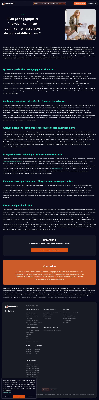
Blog (36, 353)
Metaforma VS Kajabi (31, 374)
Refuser (7, 396)
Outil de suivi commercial (32, 330)
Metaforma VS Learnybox (32, 372)
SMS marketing (67, 320)
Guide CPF (28, 351)
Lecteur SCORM (47, 318)
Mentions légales (38, 394)
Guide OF (28, 349)
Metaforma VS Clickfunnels (32, 370)
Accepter (19, 396)
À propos (37, 349)
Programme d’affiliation (69, 316)
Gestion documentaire (31, 314)
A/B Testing (66, 322)
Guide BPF (28, 353)
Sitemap (37, 351)
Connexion (91, 3)
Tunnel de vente (30, 332)
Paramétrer (30, 396)
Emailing (65, 314)
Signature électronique (31, 324)
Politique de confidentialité (87, 394)
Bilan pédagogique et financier (34, 322)
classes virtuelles (57, 168)
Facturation (28, 334)
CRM (27, 336)
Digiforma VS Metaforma (32, 364)
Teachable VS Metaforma (32, 368)
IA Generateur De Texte (32, 341)
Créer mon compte (80, 3)
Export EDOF (29, 318)
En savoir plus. (7, 392)
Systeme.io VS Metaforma (32, 366)
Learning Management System (12, 161)
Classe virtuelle (47, 316)
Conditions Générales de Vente (71, 394)
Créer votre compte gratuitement (49, 250)
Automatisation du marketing (70, 311)
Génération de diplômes (32, 320)
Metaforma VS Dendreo (32, 376)
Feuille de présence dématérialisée (52, 330)
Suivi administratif (30, 311)
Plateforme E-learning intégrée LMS (52, 311)
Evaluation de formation (32, 316)
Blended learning (48, 314)
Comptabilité (29, 338)
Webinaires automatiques (69, 318)
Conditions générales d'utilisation (53, 394)
